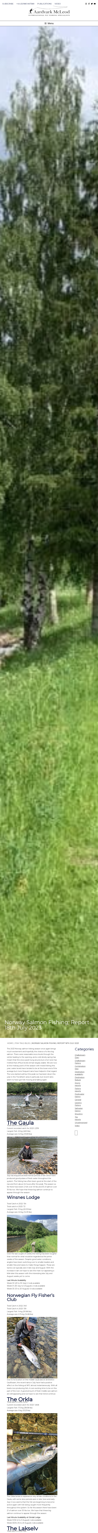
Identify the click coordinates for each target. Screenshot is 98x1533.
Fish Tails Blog (22, 1043)
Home (10, 1043)
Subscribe (7, 4)
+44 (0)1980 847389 (25, 4)
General (78, 1100)
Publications (44, 4)
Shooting (78, 1114)
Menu (50, 23)
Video (58, 4)
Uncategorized (81, 1123)
